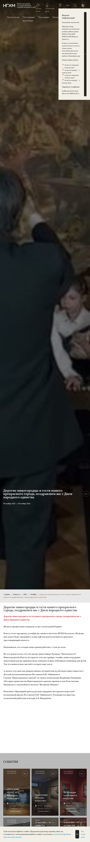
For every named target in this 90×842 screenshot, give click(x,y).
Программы (43, 17)
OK (77, 834)
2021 (25, 594)
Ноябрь (33, 594)
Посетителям (13, 17)
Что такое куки (83, 834)
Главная (7, 594)
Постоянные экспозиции (29, 19)
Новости (16, 594)
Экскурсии (57, 17)
